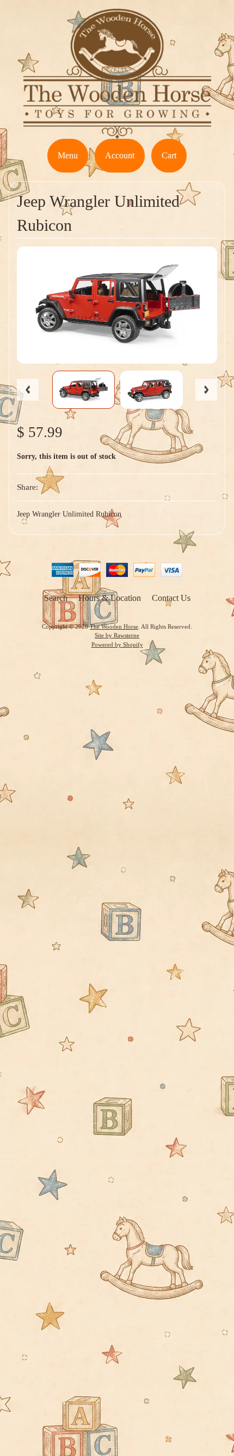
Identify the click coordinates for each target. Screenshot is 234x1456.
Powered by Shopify (117, 644)
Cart (169, 155)
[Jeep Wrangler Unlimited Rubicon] (83, 390)
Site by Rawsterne (117, 635)
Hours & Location (109, 598)
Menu (68, 155)
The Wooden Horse (114, 626)
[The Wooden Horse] (117, 132)
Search (55, 598)
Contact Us (171, 598)
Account (119, 155)
